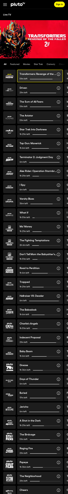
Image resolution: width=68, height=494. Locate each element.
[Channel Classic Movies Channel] (9, 422)
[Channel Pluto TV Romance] (9, 214)
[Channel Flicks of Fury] (9, 450)
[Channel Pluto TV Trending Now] (9, 76)
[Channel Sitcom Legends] (9, 478)
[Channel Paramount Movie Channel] (9, 381)
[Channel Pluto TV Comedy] (9, 187)
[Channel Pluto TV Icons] (9, 117)
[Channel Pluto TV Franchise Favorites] (9, 103)
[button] (5, 4)
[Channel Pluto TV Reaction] (9, 159)
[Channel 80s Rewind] (9, 353)
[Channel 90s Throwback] (9, 339)
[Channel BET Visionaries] (9, 256)
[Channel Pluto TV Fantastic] (9, 173)
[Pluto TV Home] (18, 4)
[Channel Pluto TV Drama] (9, 200)
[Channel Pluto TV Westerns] (9, 408)
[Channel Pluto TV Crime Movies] (9, 270)
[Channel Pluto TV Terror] (9, 311)
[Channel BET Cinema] (9, 228)
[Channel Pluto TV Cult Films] (9, 464)
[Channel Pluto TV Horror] (9, 298)
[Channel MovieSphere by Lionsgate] (9, 395)
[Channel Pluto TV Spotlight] (9, 90)
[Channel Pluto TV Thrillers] (9, 284)
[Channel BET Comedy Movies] (9, 242)
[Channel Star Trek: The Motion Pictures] (9, 131)
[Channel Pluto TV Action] (9, 145)
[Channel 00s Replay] (9, 325)
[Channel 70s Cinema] (9, 367)
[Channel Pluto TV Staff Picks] (9, 436)
